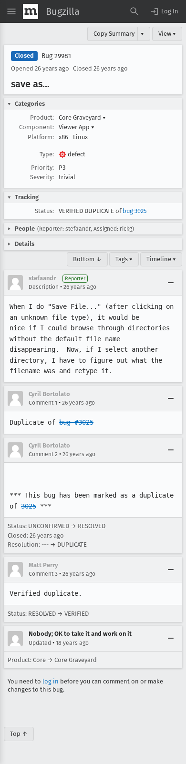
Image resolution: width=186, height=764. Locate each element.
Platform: (41, 137)
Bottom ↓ (87, 259)
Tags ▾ (124, 259)
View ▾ (167, 33)
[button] (164, 11)
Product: (42, 117)
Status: (44, 210)
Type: (47, 154)
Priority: (42, 167)
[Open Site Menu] (11, 11)
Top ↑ (19, 733)
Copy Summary (113, 33)
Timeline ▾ (161, 259)
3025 (28, 506)
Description (44, 287)
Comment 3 (43, 573)
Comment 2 (43, 454)
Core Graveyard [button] (82, 117)
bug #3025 (76, 422)
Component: (36, 127)
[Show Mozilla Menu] (30, 11)
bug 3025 (134, 210)
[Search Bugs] (134, 11)
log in (50, 681)
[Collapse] (170, 282)
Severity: (42, 177)
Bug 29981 (56, 56)
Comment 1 (43, 402)
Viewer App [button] (76, 127)
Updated (40, 643)
